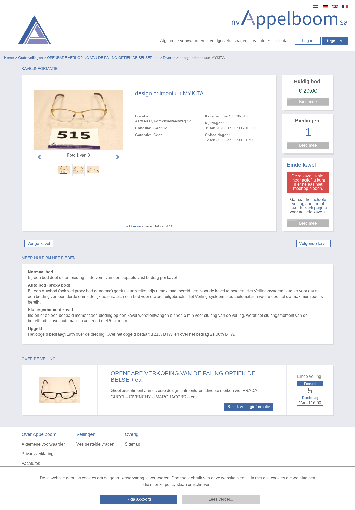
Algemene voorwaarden (182, 40)
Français (345, 6)
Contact (283, 40)
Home (9, 58)
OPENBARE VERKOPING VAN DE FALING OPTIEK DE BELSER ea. (103, 58)
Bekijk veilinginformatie (248, 407)
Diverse (169, 58)
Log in (307, 40)
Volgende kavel (313, 243)
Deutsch (325, 6)
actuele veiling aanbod (309, 201)
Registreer (335, 40)
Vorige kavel (38, 243)
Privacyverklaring (38, 454)
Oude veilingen (30, 58)
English (335, 6)
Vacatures (262, 40)
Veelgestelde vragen (228, 40)
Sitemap (132, 444)
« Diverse (133, 226)
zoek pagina (315, 208)
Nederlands (315, 6)
